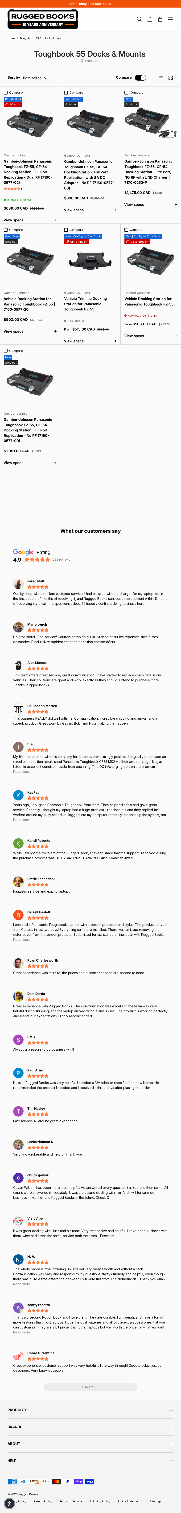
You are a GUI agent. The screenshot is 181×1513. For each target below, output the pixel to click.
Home (12, 38)
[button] (9, 1503)
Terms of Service (71, 1501)
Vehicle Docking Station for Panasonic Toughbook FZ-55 (148, 301)
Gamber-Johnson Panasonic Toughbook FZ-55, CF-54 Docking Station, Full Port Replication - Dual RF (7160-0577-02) (28, 172)
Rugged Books (28, 1494)
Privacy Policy (17, 1501)
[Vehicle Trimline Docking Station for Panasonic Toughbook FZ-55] (90, 260)
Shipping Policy (100, 1501)
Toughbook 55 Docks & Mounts (41, 38)
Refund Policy (43, 1501)
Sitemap (155, 1501)
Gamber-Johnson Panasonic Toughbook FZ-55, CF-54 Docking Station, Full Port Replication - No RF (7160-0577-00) (28, 430)
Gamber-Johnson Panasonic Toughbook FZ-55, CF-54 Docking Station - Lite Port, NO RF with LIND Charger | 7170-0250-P (148, 172)
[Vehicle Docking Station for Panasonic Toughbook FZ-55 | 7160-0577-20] (30, 260)
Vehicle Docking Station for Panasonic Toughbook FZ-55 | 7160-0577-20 (29, 304)
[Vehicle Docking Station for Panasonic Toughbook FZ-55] (150, 260)
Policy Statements (130, 1501)
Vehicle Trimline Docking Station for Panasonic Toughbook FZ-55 (85, 303)
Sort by (14, 77)
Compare (124, 77)
